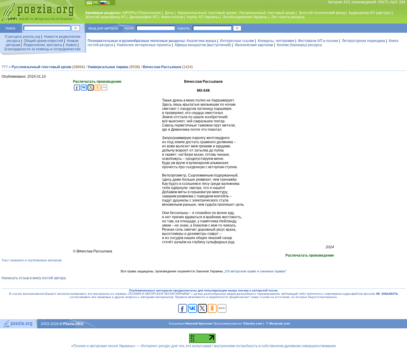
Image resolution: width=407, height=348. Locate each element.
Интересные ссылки (237, 41)
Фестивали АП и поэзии (318, 41)
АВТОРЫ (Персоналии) (141, 13)
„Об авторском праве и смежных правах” (255, 271)
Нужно (71, 45)
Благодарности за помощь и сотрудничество (42, 49)
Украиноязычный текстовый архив (206, 13)
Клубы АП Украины (203, 17)
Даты (169, 13)
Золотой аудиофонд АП (105, 17)
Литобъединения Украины (245, 17)
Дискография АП (143, 17)
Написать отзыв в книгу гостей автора (33, 278)
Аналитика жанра (201, 41)
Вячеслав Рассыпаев (162, 67)
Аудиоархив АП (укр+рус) (370, 13)
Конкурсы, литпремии (276, 41)
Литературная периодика (363, 41)
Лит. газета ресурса (288, 17)
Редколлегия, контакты (43, 45)
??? (4, 67)
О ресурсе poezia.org (22, 37)
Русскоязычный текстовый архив (267, 13)
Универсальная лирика (108, 67)
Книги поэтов (172, 17)
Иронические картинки (254, 45)
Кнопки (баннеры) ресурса (299, 45)
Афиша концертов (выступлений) (203, 45)
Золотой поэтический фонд (322, 13)
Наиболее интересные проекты (144, 45)
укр (95, 2)
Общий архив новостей (43, 41)
